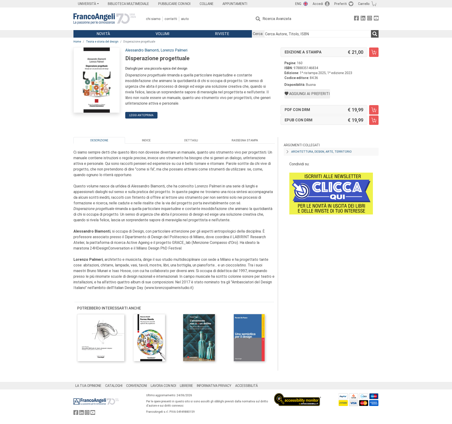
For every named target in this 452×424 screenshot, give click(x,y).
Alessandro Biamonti (142, 50)
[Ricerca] (375, 34)
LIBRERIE (186, 386)
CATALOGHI (113, 386)
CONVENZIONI (136, 386)
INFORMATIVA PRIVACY (214, 386)
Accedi (318, 4)
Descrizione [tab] (99, 140)
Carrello (364, 4)
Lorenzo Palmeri (174, 50)
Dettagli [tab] (191, 140)
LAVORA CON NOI (163, 386)
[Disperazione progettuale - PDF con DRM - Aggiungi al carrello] (374, 110)
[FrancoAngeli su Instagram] (369, 19)
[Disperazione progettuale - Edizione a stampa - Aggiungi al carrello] (374, 52)
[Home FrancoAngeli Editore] (104, 19)
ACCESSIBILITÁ (246, 386)
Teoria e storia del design (102, 41)
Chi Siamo (153, 19)
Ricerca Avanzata (276, 18)
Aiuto (185, 19)
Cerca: (258, 34)
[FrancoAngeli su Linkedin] (363, 19)
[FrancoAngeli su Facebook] (356, 19)
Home (77, 41)
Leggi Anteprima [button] (141, 115)
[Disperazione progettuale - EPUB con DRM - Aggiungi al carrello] (374, 120)
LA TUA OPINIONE (88, 386)
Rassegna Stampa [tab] (245, 140)
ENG (298, 4)
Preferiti (340, 4)
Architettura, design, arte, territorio (321, 151)
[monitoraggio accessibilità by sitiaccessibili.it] (297, 396)
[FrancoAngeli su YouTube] (376, 19)
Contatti (171, 19)
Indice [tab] (146, 140)
